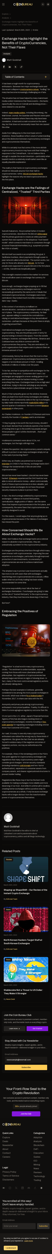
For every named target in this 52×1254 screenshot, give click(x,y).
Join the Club (26, 1114)
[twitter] (15, 67)
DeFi (35, 1149)
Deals (5, 1141)
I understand (11, 1248)
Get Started (37, 1028)
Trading (37, 1180)
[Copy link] (21, 67)
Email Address (11, 1054)
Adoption (37, 1137)
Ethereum (13, 478)
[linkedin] (10, 67)
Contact (6, 1153)
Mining (36, 1164)
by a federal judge (34, 696)
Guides (36, 1157)
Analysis (5, 18)
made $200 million (36, 403)
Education (38, 1153)
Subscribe (26, 1067)
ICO (35, 1161)
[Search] (43, 4)
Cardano (25, 417)
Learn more (13, 1028)
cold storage (25, 765)
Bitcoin (31, 263)
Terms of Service (10, 1176)
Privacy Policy (9, 1172)
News (36, 1168)
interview (6, 464)
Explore (5, 14)
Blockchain (38, 1145)
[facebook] (3, 67)
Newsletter (7, 1145)
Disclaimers (8, 1179)
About (5, 1149)
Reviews (37, 1172)
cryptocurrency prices (29, 89)
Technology (39, 1176)
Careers (6, 1157)
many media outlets (17, 113)
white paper (42, 234)
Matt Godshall (14, 60)
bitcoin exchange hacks (33, 174)
